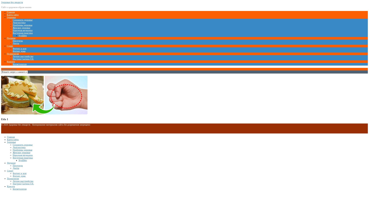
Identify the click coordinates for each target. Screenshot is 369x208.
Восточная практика (23, 33)
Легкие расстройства (23, 56)
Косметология (20, 64)
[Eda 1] (44, 113)
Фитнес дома (19, 51)
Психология (13, 54)
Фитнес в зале (20, 48)
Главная (11, 12)
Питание (11, 38)
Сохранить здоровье (23, 20)
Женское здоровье (21, 28)
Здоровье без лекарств (12, 2)
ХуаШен (22, 35)
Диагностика (19, 22)
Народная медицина (23, 30)
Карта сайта (13, 15)
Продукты (18, 41)
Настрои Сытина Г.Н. (23, 59)
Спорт (10, 46)
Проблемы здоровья (22, 25)
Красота (11, 61)
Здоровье (11, 17)
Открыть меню (8, 69)
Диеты (16, 43)
